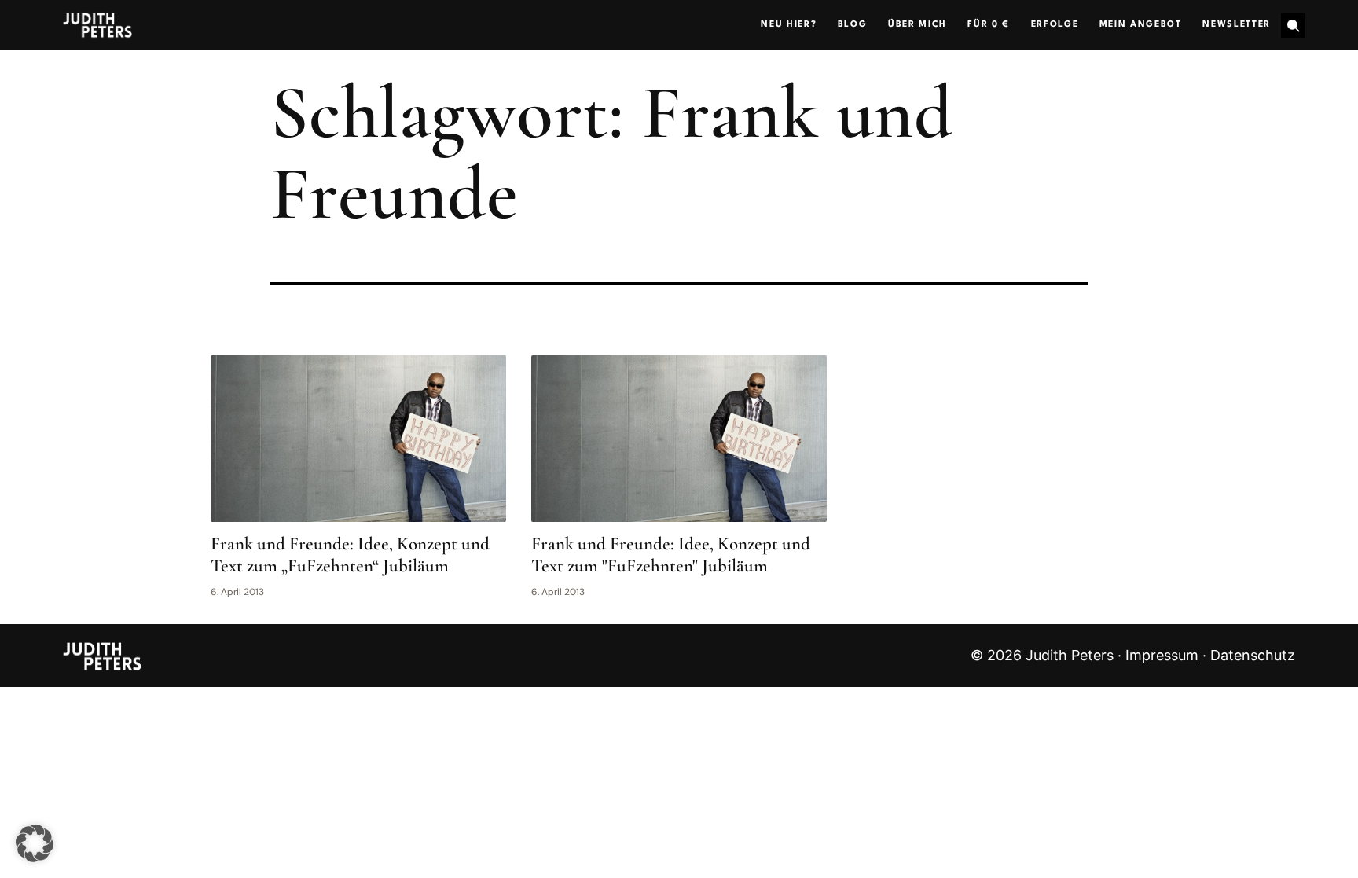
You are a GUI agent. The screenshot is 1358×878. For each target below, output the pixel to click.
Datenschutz (1252, 655)
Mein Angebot (1140, 24)
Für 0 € (988, 24)
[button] (34, 843)
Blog (853, 24)
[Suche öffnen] (1293, 25)
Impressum (1161, 655)
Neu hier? (789, 24)
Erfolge (1055, 24)
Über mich (917, 24)
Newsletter (1236, 24)
